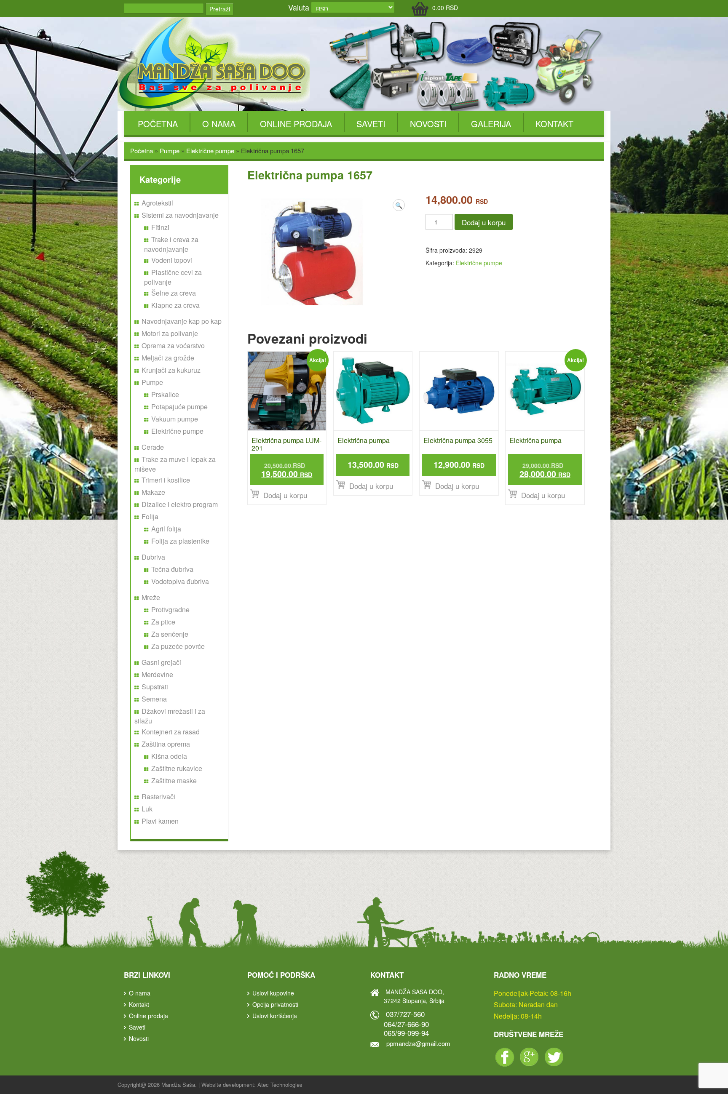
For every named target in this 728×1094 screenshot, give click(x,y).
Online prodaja (296, 123)
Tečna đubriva (172, 569)
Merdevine (157, 674)
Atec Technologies (279, 1085)
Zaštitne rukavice (176, 768)
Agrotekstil (157, 203)
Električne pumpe (210, 150)
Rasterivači (158, 796)
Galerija (491, 123)
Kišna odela (169, 756)
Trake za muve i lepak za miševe (175, 464)
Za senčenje (169, 634)
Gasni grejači (161, 662)
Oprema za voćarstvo (173, 345)
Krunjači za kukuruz (171, 370)
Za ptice (163, 622)
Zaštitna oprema (166, 744)
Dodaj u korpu (484, 222)
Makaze (153, 492)
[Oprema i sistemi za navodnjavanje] (215, 63)
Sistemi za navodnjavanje (180, 215)
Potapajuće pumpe (179, 406)
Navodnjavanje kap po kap (182, 321)
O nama (219, 123)
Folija (150, 516)
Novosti (428, 123)
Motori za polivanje (170, 333)
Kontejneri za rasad (171, 731)
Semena (154, 699)
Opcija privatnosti (275, 1004)
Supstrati (155, 686)
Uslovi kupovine (273, 993)
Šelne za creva (173, 293)
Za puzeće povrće (178, 646)
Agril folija (166, 529)
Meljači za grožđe (168, 358)
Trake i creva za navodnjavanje (171, 244)
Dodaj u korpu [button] (285, 495)
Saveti (370, 123)
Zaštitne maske (174, 780)
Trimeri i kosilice (166, 480)
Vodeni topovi (171, 260)
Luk (147, 809)
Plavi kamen (160, 821)
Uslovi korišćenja (274, 1015)
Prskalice (165, 394)
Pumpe (169, 150)
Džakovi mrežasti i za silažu (169, 716)
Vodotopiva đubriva (180, 581)
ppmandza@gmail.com (418, 1043)
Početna (158, 123)
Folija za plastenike (180, 541)
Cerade (153, 447)
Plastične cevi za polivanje (173, 277)
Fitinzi (160, 227)
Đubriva (153, 557)
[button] (399, 205)
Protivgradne (170, 609)
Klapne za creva (175, 305)
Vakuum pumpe (174, 419)
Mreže (151, 597)
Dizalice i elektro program (180, 504)
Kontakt (554, 123)
